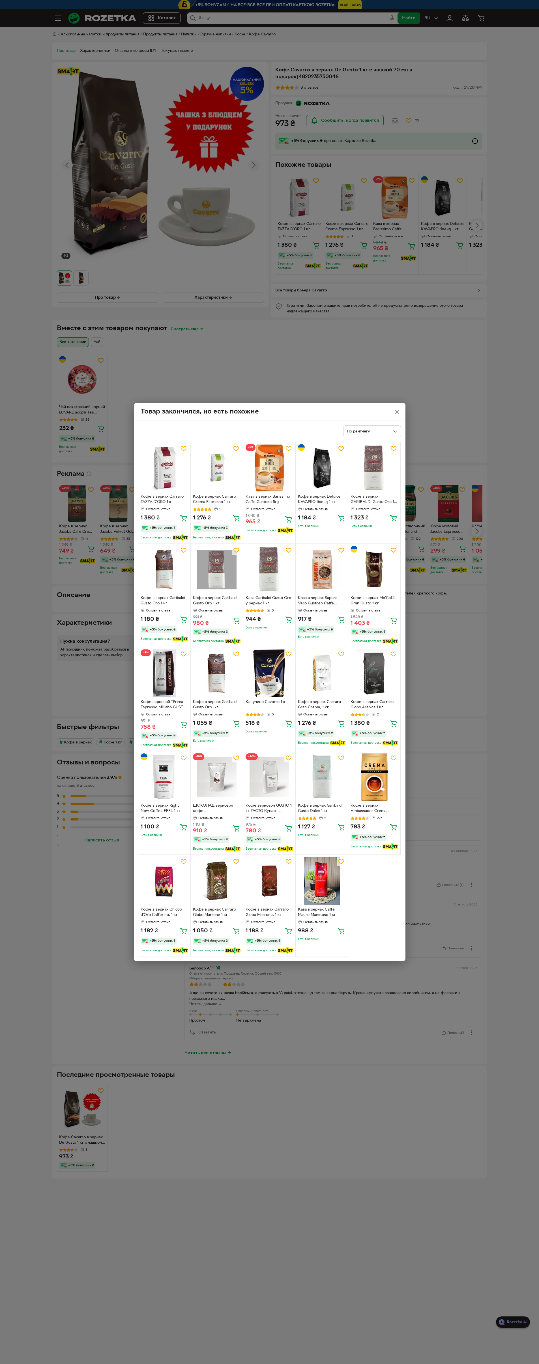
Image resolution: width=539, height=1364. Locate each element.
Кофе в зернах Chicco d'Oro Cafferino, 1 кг (161, 912)
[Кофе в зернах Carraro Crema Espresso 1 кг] (217, 468)
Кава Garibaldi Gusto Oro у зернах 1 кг (268, 600)
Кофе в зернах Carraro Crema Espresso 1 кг (214, 499)
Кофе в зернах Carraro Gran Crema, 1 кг (319, 704)
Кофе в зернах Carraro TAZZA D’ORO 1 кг (162, 499)
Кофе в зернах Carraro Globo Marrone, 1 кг (267, 912)
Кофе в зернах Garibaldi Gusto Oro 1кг (215, 704)
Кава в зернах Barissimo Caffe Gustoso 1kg (268, 499)
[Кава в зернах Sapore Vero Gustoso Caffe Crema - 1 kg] (322, 570)
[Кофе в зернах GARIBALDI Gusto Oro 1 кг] (374, 468)
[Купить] (183, 518)
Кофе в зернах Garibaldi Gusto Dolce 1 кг (320, 808)
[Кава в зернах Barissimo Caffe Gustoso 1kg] (269, 468)
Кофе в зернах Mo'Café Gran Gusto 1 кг (373, 600)
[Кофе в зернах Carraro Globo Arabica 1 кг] (374, 673)
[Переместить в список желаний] (183, 448)
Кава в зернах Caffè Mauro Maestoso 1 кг (317, 912)
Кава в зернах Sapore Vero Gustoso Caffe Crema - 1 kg (318, 601)
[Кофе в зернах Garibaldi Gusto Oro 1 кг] (164, 570)
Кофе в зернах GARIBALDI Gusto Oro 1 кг (372, 500)
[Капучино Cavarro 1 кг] (269, 673)
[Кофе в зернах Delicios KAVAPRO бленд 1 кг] (322, 468)
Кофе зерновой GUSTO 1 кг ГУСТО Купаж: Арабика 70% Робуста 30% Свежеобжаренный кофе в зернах (269, 809)
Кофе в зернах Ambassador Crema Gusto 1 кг (368, 809)
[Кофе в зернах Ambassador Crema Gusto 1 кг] (374, 777)
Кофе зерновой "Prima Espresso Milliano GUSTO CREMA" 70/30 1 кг (163, 705)
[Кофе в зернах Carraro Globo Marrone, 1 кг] (269, 881)
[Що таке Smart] (180, 537)
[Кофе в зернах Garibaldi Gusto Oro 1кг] (217, 673)
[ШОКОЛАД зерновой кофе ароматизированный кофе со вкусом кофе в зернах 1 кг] (217, 777)
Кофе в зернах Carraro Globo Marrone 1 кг (214, 912)
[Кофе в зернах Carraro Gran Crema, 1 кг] (322, 673)
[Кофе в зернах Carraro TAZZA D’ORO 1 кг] (164, 468)
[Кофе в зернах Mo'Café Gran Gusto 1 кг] (374, 570)
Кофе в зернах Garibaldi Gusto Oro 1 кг (163, 600)
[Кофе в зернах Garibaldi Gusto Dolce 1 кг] (322, 777)
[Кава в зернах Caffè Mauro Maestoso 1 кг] (322, 881)
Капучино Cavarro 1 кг (266, 702)
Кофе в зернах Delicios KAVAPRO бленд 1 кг (319, 499)
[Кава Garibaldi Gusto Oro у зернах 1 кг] (269, 570)
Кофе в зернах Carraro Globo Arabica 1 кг (372, 704)
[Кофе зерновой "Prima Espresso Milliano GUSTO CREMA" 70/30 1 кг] (164, 673)
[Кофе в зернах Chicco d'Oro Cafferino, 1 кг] (164, 881)
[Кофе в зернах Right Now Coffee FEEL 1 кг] (164, 777)
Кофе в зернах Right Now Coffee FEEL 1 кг (161, 808)
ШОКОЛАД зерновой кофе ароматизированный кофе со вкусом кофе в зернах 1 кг (215, 809)
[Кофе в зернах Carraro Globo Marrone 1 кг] (217, 881)
